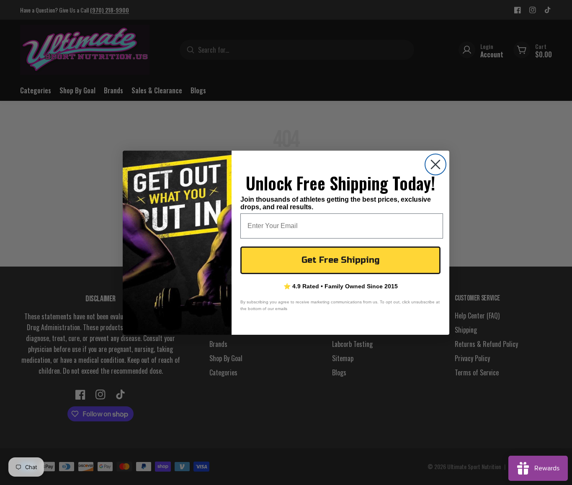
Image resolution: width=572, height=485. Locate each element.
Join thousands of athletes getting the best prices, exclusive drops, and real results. (335, 202)
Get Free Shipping (340, 260)
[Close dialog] (435, 164)
